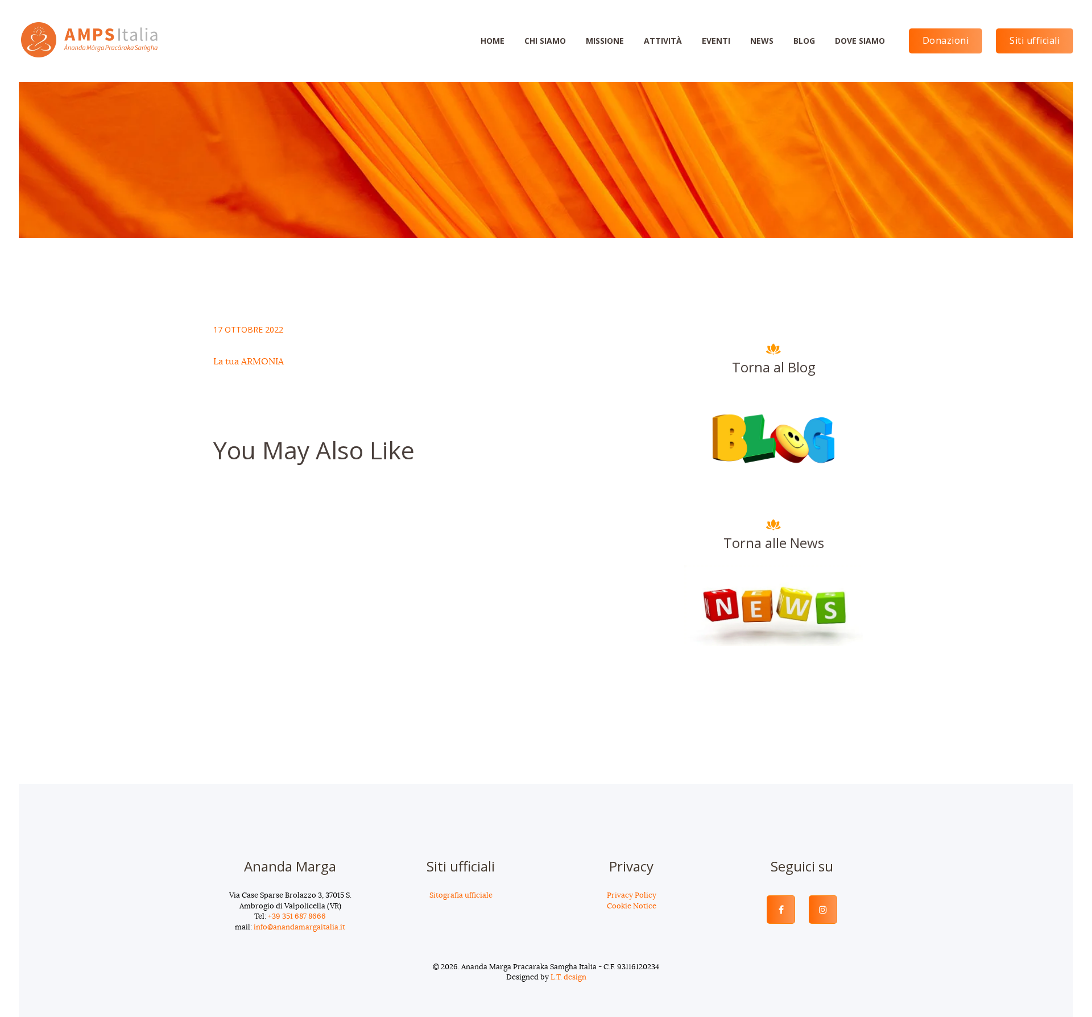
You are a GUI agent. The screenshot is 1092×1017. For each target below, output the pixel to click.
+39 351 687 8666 (297, 916)
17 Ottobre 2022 (248, 329)
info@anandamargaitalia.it (299, 927)
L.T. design (568, 977)
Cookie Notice (631, 906)
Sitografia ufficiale (461, 895)
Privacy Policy (631, 895)
